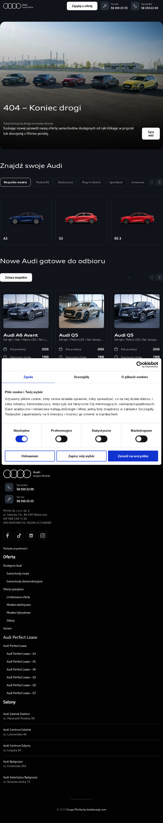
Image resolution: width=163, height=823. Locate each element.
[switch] (61, 439)
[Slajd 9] (143, 277)
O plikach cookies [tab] (134, 377)
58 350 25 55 (119, 8)
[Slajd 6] (138, 277)
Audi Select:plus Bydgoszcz (20, 777)
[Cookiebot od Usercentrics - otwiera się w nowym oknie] (139, 364)
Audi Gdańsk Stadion (16, 714)
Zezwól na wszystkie (133, 456)
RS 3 (117, 238)
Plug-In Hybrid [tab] (91, 182)
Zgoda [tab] (28, 377)
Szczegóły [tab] (81, 377)
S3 (61, 238)
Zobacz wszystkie (16, 277)
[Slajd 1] (128, 277)
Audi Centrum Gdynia (16, 745)
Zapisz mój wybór (81, 456)
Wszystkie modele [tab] (15, 182)
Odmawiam (29, 456)
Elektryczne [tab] (65, 182)
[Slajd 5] (136, 277)
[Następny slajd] (159, 182)
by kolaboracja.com (94, 809)
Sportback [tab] (116, 182)
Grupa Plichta (75, 809)
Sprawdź (151, 133)
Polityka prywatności (15, 548)
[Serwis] (105, 6)
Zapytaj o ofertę (82, 6)
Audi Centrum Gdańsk (17, 729)
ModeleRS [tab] (42, 182)
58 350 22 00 (149, 8)
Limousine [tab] (137, 182)
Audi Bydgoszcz (13, 761)
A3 (5, 238)
